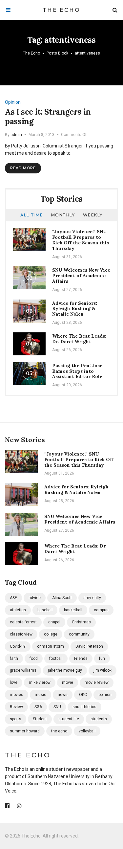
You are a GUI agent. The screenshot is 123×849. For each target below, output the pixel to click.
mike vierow (40, 682)
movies (16, 694)
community (79, 634)
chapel (54, 622)
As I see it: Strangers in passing (48, 116)
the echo (59, 731)
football (56, 658)
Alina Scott (62, 597)
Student (40, 719)
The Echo (61, 10)
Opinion (13, 102)
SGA (38, 706)
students (99, 719)
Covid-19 (18, 646)
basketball (73, 610)
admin (16, 134)
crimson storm (50, 646)
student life (68, 719)
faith (14, 658)
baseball (44, 610)
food (34, 658)
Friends (81, 658)
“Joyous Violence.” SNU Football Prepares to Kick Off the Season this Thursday (80, 240)
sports (15, 719)
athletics (18, 610)
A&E (13, 597)
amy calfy (92, 597)
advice (35, 597)
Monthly (63, 214)
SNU (57, 706)
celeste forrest (23, 622)
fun (102, 658)
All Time (31, 214)
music (40, 694)
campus (101, 610)
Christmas (81, 622)
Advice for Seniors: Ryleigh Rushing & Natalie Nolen (74, 308)
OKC (83, 694)
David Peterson (89, 646)
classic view (21, 634)
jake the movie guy (65, 670)
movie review (97, 682)
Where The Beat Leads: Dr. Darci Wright (79, 339)
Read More (23, 168)
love (13, 682)
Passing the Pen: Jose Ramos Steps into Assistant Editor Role (77, 371)
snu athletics (84, 706)
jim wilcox (102, 670)
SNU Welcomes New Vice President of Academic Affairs (81, 275)
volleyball (87, 731)
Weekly (93, 214)
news (63, 694)
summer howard (25, 731)
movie (67, 682)
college (50, 634)
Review (16, 706)
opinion (105, 694)
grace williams (23, 670)
